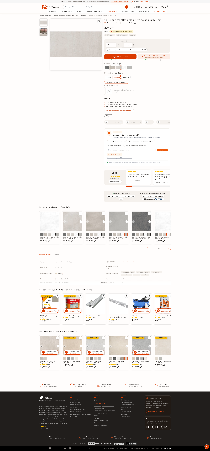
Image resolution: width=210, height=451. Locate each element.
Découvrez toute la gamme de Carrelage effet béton (118, 110)
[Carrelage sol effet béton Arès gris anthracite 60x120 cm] (107, 67)
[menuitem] (43, 22)
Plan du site (167, 448)
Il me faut (109, 41)
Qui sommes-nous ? (99, 400)
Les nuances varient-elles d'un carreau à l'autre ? (141, 142)
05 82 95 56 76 (97, 406)
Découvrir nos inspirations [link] (155, 411)
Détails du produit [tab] (45, 254)
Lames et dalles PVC (127, 412)
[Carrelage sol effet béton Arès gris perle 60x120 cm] (129, 67)
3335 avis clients (50, 429)
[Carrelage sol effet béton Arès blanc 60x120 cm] (123, 67)
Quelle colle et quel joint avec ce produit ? (136, 145)
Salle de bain (65, 11)
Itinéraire (96, 415)
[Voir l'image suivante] (81, 221)
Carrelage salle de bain (127, 405)
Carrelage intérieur (126, 400)
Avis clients (97, 418)
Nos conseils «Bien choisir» (78, 409)
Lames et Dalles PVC (93, 11)
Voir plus (108, 116)
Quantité (124, 41)
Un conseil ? (141, 1)
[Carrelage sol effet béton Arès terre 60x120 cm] (112, 67)
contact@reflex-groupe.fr (108, 406)
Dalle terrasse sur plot (127, 407)
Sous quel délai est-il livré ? (115, 145)
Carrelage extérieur (126, 402)
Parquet (78, 11)
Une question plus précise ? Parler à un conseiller (119, 158)
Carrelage (52, 11)
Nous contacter (99, 403)
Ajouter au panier (120, 56)
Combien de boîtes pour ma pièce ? (117, 142)
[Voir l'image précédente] (64, 221)
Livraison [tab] (56, 254)
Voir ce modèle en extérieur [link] (128, 262)
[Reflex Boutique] (51, 7)
